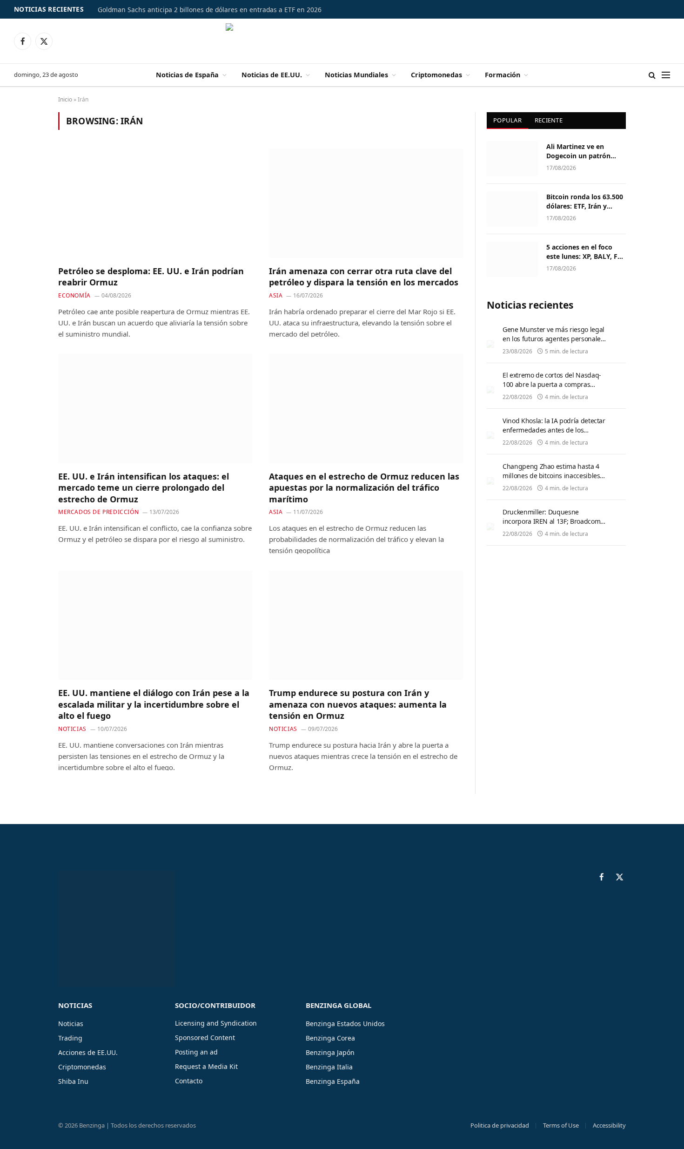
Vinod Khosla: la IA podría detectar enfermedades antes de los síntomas (554, 430)
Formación (502, 74)
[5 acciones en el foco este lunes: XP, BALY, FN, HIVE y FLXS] (512, 259)
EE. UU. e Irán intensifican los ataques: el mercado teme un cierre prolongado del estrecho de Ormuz (143, 488)
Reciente (549, 120)
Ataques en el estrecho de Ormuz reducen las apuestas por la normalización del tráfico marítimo (364, 488)
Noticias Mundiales (356, 74)
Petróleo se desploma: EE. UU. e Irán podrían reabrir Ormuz (151, 276)
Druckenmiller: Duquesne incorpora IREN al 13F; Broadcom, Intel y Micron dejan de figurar (552, 521)
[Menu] (666, 75)
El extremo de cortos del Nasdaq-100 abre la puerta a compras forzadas (552, 384)
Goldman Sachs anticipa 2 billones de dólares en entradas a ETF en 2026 (210, 10)
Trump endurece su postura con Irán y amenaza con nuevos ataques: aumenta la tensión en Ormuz (358, 704)
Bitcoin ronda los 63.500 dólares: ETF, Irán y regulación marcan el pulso (584, 201)
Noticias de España (187, 74)
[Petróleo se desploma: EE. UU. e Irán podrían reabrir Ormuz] (155, 203)
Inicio (65, 99)
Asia (275, 295)
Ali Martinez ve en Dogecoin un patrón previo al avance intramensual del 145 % (584, 151)
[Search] (652, 75)
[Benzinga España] (342, 41)
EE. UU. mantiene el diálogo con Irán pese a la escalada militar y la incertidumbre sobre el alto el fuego (153, 704)
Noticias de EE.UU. (271, 74)
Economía (74, 295)
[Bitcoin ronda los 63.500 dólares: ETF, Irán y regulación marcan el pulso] (512, 209)
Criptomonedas (436, 74)
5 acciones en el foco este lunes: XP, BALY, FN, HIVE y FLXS (585, 252)
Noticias (72, 729)
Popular (507, 120)
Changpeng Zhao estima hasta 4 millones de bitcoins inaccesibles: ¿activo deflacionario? (552, 475)
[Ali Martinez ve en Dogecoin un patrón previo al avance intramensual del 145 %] (512, 158)
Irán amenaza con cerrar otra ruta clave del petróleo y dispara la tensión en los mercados (363, 276)
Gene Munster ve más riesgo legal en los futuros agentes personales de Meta (553, 338)
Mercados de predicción (98, 512)
